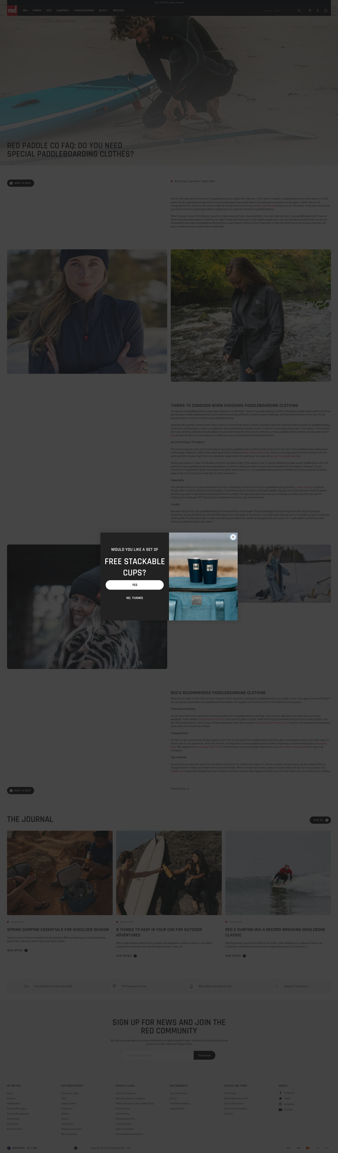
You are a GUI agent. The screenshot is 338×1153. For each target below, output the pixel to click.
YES (134, 585)
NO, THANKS (134, 598)
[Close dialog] (233, 537)
